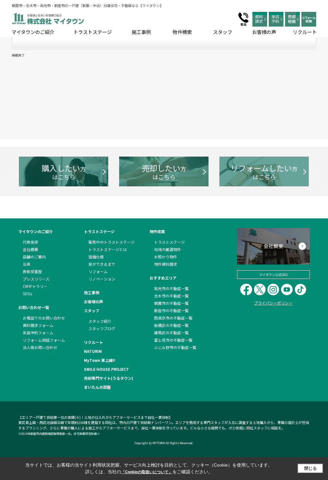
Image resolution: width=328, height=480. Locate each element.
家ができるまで (101, 264)
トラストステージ (92, 31)
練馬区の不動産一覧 (171, 332)
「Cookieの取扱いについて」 (146, 472)
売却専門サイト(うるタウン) (108, 378)
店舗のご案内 (34, 256)
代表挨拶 (30, 242)
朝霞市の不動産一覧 (171, 303)
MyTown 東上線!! (99, 360)
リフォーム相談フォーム (44, 340)
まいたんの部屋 (97, 387)
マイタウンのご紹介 (33, 31)
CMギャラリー (35, 286)
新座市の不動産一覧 (171, 310)
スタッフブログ (101, 328)
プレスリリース (36, 278)
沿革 (26, 264)
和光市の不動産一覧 (171, 288)
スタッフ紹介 (99, 321)
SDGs (27, 293)
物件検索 (182, 31)
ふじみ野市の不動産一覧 (175, 347)
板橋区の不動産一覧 (171, 325)
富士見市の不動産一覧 (173, 340)
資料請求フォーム (38, 325)
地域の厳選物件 (167, 249)
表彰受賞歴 (32, 271)
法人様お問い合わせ (40, 347)
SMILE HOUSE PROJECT (106, 369)
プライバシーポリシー (273, 302)
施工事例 (141, 31)
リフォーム (98, 271)
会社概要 (30, 249)
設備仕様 (96, 256)
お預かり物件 (165, 256)
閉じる (310, 468)
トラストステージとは (107, 249)
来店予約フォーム (38, 332)
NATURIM (93, 351)
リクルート (305, 31)
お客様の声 (264, 31)
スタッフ (222, 31)
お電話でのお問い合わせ (44, 318)
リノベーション (101, 278)
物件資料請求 (165, 264)
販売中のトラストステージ (111, 242)
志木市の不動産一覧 (171, 295)
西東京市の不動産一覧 (173, 318)
